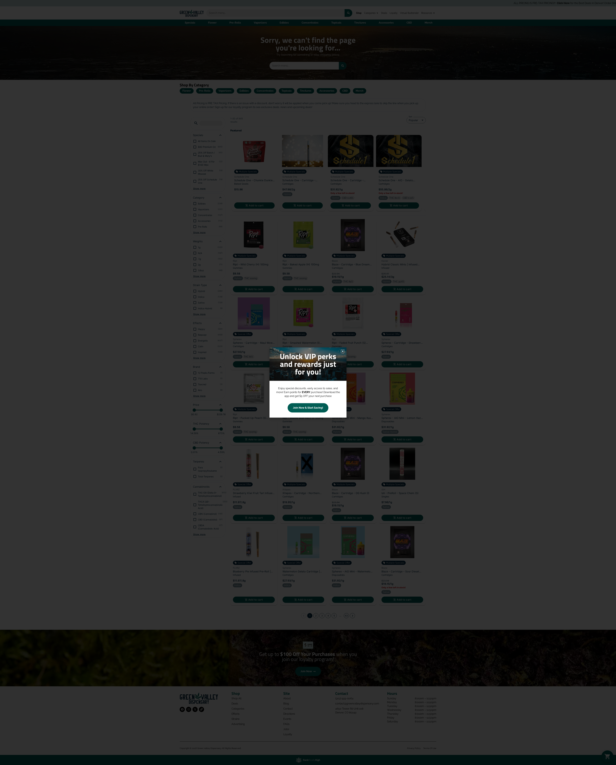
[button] (342, 351)
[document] (308, 382)
